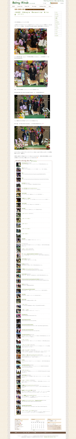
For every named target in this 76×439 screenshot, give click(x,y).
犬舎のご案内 (20, 6)
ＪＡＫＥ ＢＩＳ (24, 304)
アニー (56, 29)
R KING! (23, 264)
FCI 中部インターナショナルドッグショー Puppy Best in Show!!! (32, 400)
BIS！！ (23, 173)
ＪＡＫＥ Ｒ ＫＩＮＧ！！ (26, 218)
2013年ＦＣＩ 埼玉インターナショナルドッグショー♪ (30, 354)
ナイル (56, 25)
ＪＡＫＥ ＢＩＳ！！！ (25, 213)
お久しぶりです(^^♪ (18, 425)
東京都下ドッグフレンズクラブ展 (27, 390)
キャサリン (57, 22)
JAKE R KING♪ (24, 375)
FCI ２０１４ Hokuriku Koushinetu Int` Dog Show (30, 253)
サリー (56, 20)
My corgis (34, 6)
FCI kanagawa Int (24, 162)
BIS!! (22, 168)
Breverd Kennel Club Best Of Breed (27, 324)
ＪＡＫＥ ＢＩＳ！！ (25, 248)
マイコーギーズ (39, 432)
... (48, 179)
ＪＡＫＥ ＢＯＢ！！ (25, 233)
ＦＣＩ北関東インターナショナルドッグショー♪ (29, 395)
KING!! (23, 284)
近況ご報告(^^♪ (17, 429)
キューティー (57, 23)
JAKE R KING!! (24, 193)
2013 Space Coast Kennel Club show (27, 329)
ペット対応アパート (45, 432)
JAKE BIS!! (23, 183)
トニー (56, 12)
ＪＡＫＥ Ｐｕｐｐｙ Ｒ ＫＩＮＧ (27, 410)
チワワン (16, 427)
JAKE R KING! (24, 258)
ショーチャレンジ (42, 6)
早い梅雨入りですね (18, 420)
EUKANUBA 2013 (24, 314)
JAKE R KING (24, 299)
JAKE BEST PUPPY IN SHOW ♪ (27, 405)
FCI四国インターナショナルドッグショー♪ (28, 385)
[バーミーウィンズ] (23, 4)
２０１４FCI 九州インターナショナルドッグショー (29, 188)
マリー (56, 33)
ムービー (51, 432)
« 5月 (33, 429)
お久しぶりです (17, 422)
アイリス (56, 27)
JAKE (23, 9)
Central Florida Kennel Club (26, 319)
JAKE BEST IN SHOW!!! (25, 365)
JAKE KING (23, 294)
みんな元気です (17, 423)
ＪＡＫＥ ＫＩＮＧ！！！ (26, 380)
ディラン (56, 14)
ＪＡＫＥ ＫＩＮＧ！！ (25, 339)
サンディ (56, 35)
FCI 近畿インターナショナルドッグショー (28, 269)
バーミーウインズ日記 (50, 6)
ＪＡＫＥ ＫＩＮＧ (25, 309)
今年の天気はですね (18, 424)
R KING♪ (23, 360)
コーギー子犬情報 (27, 6)
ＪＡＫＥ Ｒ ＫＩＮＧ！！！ (26, 349)
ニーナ (56, 31)
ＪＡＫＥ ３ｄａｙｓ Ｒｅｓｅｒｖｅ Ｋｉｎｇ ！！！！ (31, 13)
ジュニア (56, 16)
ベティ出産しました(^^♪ (19, 426)
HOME (13, 6)
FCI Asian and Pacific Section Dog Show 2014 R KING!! (30, 279)
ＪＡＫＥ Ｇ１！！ (25, 223)
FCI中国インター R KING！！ (26, 198)
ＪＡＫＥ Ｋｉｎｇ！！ (25, 370)
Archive (48, 420)
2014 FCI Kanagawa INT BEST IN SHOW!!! (28, 289)
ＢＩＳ (23, 243)
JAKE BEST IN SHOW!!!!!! (26, 334)
